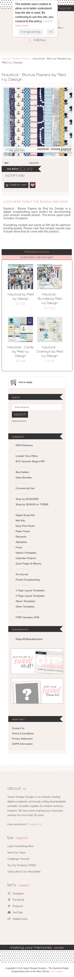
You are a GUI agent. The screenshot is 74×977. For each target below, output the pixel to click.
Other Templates (25, 606)
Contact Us (18, 728)
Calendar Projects (26, 558)
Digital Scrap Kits (25, 515)
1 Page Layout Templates (30, 590)
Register (64, 8)
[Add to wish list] (33, 185)
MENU (39, 40)
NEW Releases (24, 445)
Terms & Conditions (23, 733)
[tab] (37, 252)
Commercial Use (25, 488)
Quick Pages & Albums (28, 563)
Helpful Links (20, 918)
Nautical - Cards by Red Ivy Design (20, 352)
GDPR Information (22, 743)
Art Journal (22, 574)
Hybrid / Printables (26, 552)
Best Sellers (22, 472)
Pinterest (17, 906)
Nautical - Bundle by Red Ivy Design (50, 299)
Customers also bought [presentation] (36, 257)
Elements (21, 536)
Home (6, 59)
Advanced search (19, 421)
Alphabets (21, 542)
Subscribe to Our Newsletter (24, 871)
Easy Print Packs (25, 525)
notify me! (11, 176)
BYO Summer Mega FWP (30, 461)
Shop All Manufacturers (29, 639)
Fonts (19, 547)
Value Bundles (24, 477)
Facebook (18, 899)
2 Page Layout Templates (30, 595)
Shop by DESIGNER (27, 499)
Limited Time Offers (27, 456)
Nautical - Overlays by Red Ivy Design (49, 352)
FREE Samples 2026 (27, 617)
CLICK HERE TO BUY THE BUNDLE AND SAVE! (35, 201)
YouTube (17, 912)
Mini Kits (20, 520)
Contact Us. (35, 824)
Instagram (18, 893)
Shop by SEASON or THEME (32, 504)
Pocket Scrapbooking (28, 579)
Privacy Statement (22, 738)
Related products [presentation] (36, 252)
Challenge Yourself (18, 858)
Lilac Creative (56, 971)
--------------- (22, 450)
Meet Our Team (16, 852)
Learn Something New (20, 846)
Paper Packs (21, 59)
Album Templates (25, 601)
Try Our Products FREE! (21, 865)
